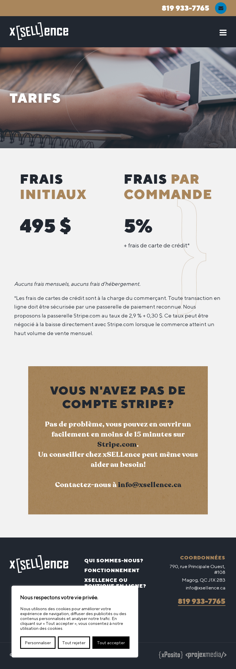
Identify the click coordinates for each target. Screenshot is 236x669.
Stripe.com (117, 444)
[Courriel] (221, 8)
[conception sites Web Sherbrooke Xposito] (171, 655)
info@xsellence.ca (149, 485)
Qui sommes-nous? (113, 560)
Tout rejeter (73, 642)
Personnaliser (38, 642)
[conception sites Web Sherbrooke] (206, 655)
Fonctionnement (112, 570)
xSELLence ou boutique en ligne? (115, 583)
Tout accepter (111, 642)
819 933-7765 (185, 8)
